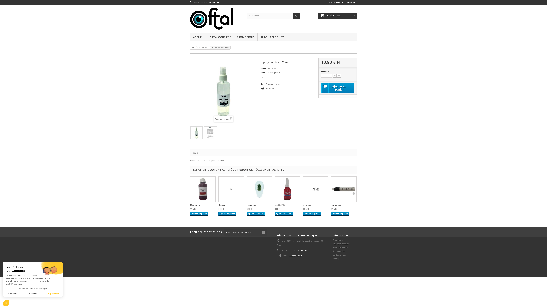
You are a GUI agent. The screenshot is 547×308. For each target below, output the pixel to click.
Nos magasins (339, 251)
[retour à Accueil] (193, 47)
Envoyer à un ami (273, 84)
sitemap (336, 259)
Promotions (338, 240)
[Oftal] (216, 19)
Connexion (350, 2)
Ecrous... (307, 205)
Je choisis (32, 293)
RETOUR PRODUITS (272, 37)
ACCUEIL (198, 37)
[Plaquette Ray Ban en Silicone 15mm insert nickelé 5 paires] (259, 189)
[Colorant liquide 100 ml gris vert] (203, 189)
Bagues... (222, 205)
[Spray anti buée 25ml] (196, 133)
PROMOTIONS (246, 37)
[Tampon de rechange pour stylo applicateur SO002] (344, 189)
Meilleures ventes (340, 247)
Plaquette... (252, 205)
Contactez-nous (336, 2)
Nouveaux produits (341, 244)
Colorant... (195, 205)
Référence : (266, 68)
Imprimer (270, 88)
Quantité (325, 71)
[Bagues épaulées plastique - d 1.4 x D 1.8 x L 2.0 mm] (231, 189)
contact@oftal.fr (295, 256)
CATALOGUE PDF (220, 37)
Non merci (12, 293)
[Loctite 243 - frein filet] (287, 189)
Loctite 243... (281, 205)
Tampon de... (337, 205)
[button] (6, 303)
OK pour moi (53, 293)
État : (263, 73)
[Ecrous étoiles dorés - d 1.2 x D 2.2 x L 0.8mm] (315, 189)
